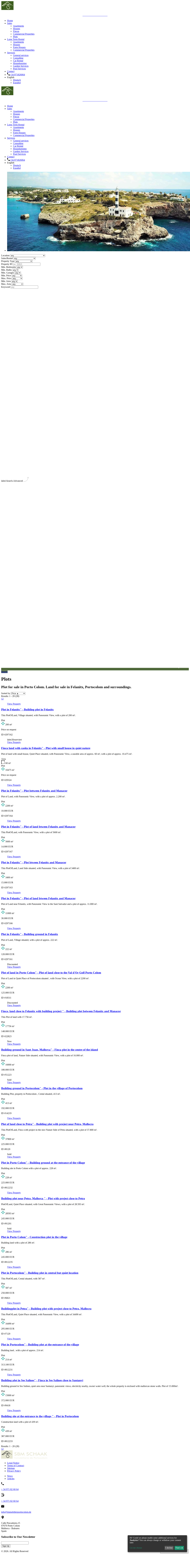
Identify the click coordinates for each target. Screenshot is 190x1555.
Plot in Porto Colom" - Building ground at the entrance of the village (43, 1162)
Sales (9, 23)
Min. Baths (6, 270)
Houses (16, 28)
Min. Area (6, 281)
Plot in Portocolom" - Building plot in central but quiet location (39, 1272)
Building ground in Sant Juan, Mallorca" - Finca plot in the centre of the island (49, 1049)
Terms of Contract (15, 1465)
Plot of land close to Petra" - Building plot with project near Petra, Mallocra (47, 1124)
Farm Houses (19, 47)
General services (20, 55)
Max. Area (6, 284)
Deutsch (17, 80)
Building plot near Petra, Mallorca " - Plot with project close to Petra (43, 1198)
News (10, 1476)
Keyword (5, 287)
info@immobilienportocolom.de (16, 1512)
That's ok (179, 1548)
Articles (10, 1478)
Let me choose (136, 1548)
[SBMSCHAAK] (24, 1458)
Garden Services (20, 66)
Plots (15, 36)
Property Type (8, 261)
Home (10, 20)
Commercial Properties (23, 34)
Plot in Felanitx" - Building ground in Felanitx (29, 934)
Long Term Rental (15, 39)
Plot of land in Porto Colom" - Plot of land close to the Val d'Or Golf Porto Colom (51, 972)
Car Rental (18, 60)
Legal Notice (13, 1463)
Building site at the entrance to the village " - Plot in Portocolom (40, 1416)
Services (11, 52)
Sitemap (11, 1468)
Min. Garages (7, 272)
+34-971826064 (17, 74)
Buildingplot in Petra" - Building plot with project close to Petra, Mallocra (46, 1308)
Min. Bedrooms (8, 267)
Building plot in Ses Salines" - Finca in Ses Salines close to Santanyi (42, 1380)
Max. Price (6, 278)
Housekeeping (20, 63)
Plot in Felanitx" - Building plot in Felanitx (27, 709)
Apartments (18, 26)
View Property (14, 704)
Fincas (16, 31)
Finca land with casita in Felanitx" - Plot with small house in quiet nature (45, 748)
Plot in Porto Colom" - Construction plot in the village (34, 1237)
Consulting (18, 58)
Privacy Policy (14, 1471)
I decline (169, 1548)
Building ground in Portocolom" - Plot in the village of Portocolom (42, 1088)
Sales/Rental (7, 258)
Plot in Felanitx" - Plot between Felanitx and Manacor (34, 790)
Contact (10, 71)
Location (5, 255)
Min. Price (6, 275)
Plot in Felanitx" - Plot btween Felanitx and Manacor (33, 862)
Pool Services (19, 68)
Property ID (6, 264)
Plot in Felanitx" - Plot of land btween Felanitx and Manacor (38, 826)
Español (17, 82)
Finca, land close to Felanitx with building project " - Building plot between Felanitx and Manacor (61, 1011)
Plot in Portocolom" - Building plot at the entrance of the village (40, 1344)
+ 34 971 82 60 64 (10, 1489)
